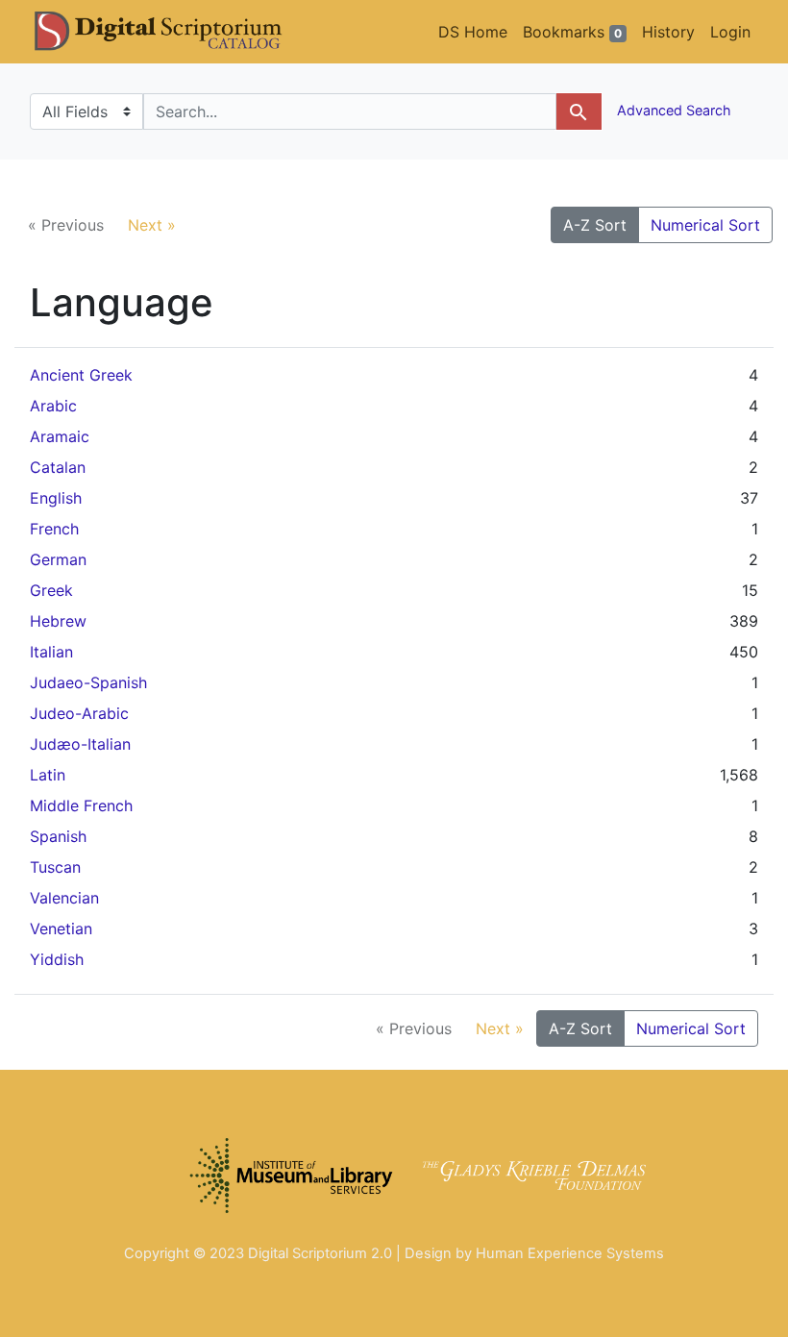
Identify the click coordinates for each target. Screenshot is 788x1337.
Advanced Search (672, 110)
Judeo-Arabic (79, 713)
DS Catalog (174, 32)
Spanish (58, 836)
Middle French (81, 805)
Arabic (53, 405)
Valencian (64, 897)
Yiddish (57, 959)
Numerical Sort (705, 225)
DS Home (472, 31)
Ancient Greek (81, 374)
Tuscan (55, 867)
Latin (47, 774)
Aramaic (59, 436)
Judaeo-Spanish (88, 682)
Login (730, 31)
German (58, 559)
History (668, 31)
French (54, 528)
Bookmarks (572, 31)
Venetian (61, 928)
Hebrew (58, 621)
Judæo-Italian (80, 744)
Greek (51, 590)
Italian (51, 651)
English (56, 498)
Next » (152, 225)
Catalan (58, 467)
